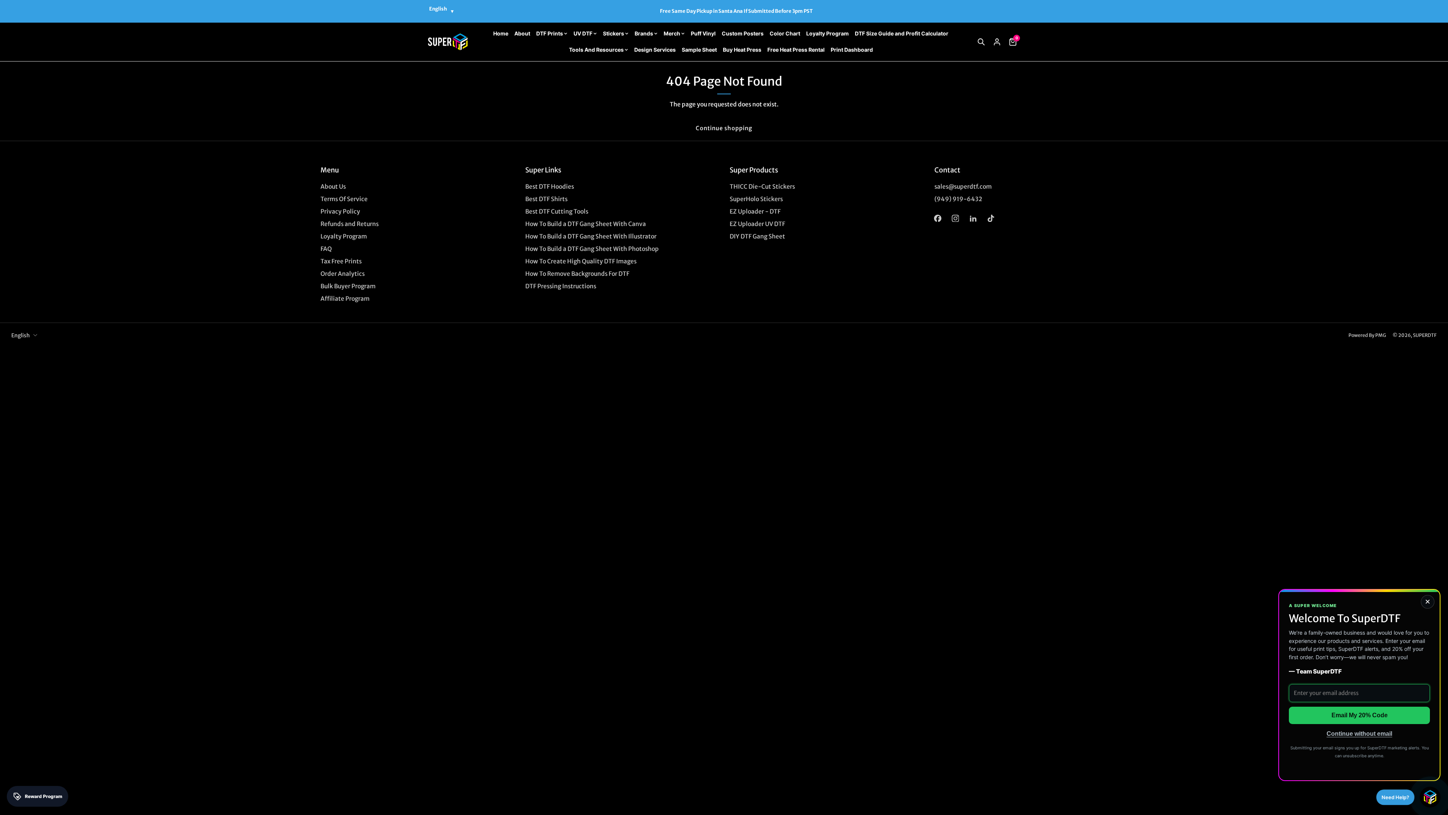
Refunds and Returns (350, 224)
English (20, 335)
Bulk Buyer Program (348, 286)
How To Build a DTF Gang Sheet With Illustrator (591, 236)
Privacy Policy (340, 211)
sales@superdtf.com (963, 186)
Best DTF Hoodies (549, 186)
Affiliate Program (345, 298)
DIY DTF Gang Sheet (757, 236)
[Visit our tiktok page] (991, 218)
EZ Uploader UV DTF (757, 224)
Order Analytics (343, 273)
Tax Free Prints (341, 261)
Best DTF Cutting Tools (556, 211)
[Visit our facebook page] (937, 218)
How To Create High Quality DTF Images (581, 261)
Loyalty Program (344, 236)
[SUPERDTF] (448, 41)
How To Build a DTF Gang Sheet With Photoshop (592, 248)
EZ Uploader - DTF (755, 211)
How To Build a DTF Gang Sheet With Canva (585, 224)
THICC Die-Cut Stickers (762, 186)
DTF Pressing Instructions (560, 286)
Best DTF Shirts (546, 199)
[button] (981, 42)
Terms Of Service (344, 199)
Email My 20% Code (1359, 715)
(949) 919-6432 (958, 199)
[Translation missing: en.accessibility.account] (997, 42)
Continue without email (1359, 733)
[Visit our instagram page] (955, 218)
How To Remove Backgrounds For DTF (577, 273)
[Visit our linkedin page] (973, 218)
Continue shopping (724, 128)
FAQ (326, 248)
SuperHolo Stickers (756, 199)
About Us (333, 186)
